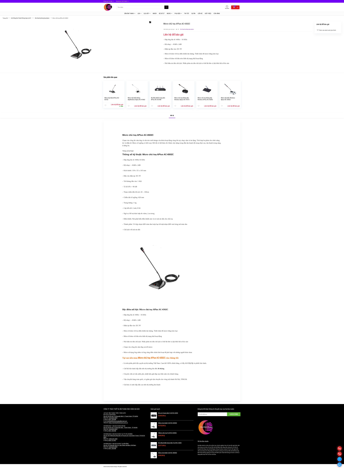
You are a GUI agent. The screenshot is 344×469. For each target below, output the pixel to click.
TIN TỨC (186, 13)
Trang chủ (5, 18)
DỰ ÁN (193, 13)
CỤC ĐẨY (146, 13)
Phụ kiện (177, 13)
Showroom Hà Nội (107, 1)
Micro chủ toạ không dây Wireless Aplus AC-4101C (181, 98)
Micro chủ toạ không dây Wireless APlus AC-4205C (205, 98)
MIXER (155, 13)
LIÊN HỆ (200, 13)
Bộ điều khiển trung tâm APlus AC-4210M (158, 98)
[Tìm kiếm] (166, 7)
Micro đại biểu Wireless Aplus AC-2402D (228, 98)
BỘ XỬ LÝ (161, 13)
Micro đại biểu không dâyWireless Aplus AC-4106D (136, 98)
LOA (139, 13)
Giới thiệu (208, 13)
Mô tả (172, 115)
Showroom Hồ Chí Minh (121, 1)
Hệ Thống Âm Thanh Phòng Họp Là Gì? (21, 18)
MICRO (169, 13)
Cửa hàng (217, 13)
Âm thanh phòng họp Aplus (42, 18)
